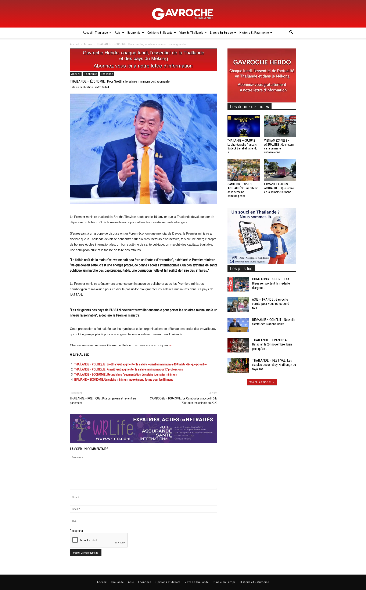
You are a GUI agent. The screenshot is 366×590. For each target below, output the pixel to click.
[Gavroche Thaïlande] (183, 14)
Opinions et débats (160, 33)
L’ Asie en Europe (221, 33)
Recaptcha (76, 530)
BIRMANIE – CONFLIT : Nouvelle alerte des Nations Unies (273, 322)
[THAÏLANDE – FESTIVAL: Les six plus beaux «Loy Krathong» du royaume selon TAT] (238, 365)
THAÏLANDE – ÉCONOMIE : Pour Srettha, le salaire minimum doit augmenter (120, 81)
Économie (134, 33)
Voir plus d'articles (260, 382)
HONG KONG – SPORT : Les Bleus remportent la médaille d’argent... (271, 283)
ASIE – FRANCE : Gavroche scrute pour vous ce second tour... (270, 303)
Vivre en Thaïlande (191, 33)
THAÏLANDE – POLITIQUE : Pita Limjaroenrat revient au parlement (103, 401)
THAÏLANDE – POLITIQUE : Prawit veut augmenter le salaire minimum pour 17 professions (128, 369)
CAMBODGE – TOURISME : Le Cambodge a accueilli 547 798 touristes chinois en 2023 (183, 401)
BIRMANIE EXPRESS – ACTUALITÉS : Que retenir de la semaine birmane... (279, 187)
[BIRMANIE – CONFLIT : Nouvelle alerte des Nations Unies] (238, 325)
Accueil (88, 33)
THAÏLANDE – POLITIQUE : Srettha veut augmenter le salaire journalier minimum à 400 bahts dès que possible (140, 364)
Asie (118, 33)
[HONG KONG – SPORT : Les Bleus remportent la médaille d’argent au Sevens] (238, 284)
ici (170, 345)
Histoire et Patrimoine (254, 33)
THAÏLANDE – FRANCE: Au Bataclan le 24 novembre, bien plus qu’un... (272, 344)
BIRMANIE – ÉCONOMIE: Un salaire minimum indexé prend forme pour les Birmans (123, 379)
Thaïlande (101, 33)
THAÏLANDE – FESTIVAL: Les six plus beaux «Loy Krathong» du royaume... (274, 364)
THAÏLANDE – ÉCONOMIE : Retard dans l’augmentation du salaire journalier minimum (125, 374)
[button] (291, 33)
